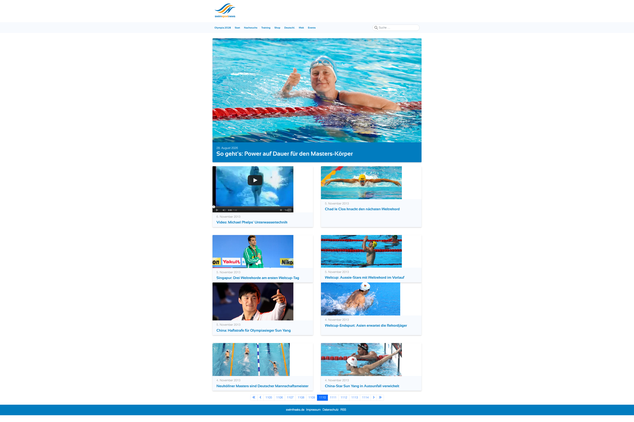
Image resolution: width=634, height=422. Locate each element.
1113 (354, 397)
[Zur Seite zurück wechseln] (260, 398)
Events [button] (312, 27)
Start (237, 27)
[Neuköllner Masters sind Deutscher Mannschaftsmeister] (251, 359)
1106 (279, 397)
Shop (277, 27)
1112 (344, 397)
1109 (311, 397)
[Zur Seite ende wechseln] (380, 398)
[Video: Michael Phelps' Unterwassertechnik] (252, 189)
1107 (290, 397)
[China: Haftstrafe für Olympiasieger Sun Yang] (252, 301)
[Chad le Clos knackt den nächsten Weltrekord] (361, 182)
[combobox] (396, 28)
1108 (301, 397)
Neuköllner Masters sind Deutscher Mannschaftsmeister (262, 386)
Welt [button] (301, 27)
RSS (343, 409)
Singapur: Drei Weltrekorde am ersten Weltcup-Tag (257, 278)
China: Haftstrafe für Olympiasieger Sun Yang (253, 330)
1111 (333, 397)
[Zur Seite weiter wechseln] (374, 398)
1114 (365, 397)
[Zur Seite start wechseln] (254, 398)
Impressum (313, 409)
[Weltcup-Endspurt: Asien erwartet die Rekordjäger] (360, 299)
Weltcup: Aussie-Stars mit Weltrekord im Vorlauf (364, 277)
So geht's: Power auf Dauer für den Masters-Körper (284, 153)
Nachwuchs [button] (250, 27)
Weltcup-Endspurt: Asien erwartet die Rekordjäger (366, 325)
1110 (322, 397)
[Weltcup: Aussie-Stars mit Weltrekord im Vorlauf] (361, 251)
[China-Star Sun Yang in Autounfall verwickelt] (361, 359)
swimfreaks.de (295, 409)
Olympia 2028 (222, 27)
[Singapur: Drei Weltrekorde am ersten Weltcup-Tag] (252, 251)
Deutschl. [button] (289, 27)
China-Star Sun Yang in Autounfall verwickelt (362, 386)
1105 (268, 397)
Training (265, 27)
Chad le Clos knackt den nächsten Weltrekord (362, 209)
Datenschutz (330, 409)
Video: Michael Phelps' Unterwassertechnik (251, 222)
